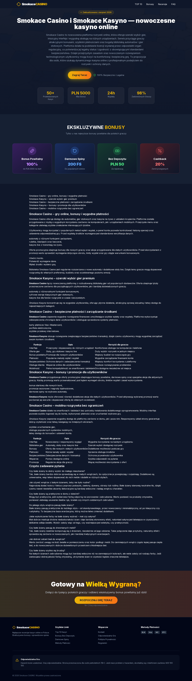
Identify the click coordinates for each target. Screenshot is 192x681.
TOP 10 (138, 4)
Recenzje (162, 4)
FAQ (173, 4)
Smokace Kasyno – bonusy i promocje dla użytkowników (57, 205)
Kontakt (101, 632)
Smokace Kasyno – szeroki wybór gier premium (53, 199)
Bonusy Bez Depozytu (65, 636)
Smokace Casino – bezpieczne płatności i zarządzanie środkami (60, 202)
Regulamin (102, 643)
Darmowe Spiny (62, 639)
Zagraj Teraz (79, 75)
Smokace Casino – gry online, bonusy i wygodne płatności (58, 196)
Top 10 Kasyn (61, 632)
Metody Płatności (62, 643)
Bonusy (150, 4)
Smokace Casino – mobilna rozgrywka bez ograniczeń (56, 208)
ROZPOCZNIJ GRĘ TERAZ (96, 600)
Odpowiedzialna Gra (107, 636)
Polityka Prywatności (107, 639)
